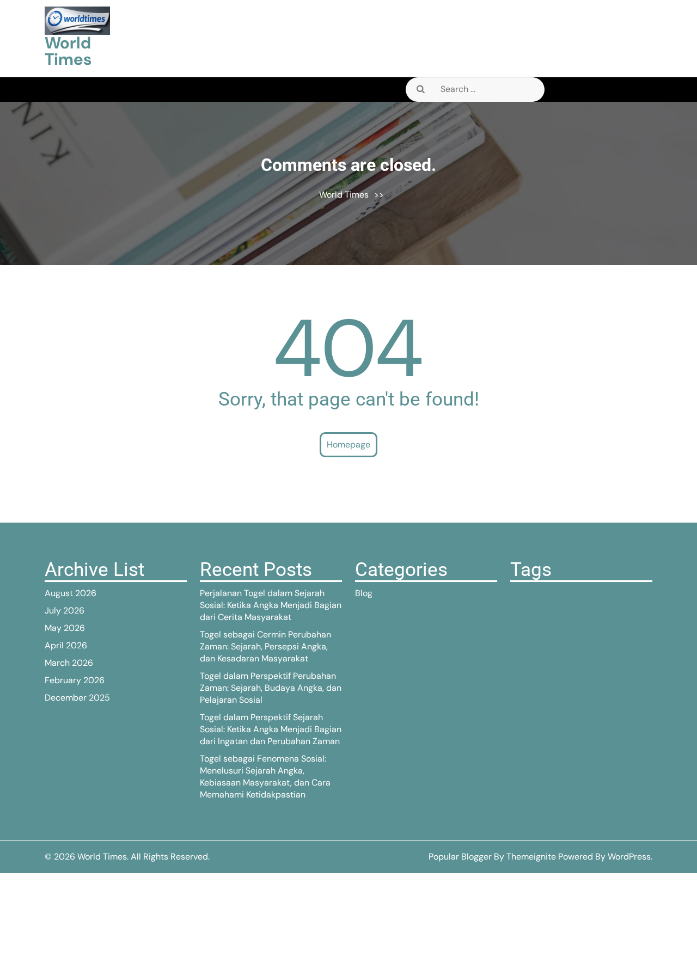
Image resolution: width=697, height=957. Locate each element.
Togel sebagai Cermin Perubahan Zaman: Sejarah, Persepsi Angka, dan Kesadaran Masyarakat (265, 646)
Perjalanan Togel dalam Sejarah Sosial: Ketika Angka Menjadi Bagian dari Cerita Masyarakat (270, 605)
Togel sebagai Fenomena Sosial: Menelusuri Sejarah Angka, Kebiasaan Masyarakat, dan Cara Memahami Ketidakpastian (265, 776)
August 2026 (70, 593)
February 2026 (75, 680)
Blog (363, 593)
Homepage (348, 444)
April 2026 (66, 645)
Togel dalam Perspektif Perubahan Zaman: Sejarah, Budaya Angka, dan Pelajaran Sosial (270, 688)
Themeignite (531, 856)
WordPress (629, 856)
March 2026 (69, 662)
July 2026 (64, 610)
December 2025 (77, 697)
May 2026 (65, 628)
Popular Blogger (460, 856)
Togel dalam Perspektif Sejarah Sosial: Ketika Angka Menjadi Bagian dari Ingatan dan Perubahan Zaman (270, 729)
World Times (68, 51)
